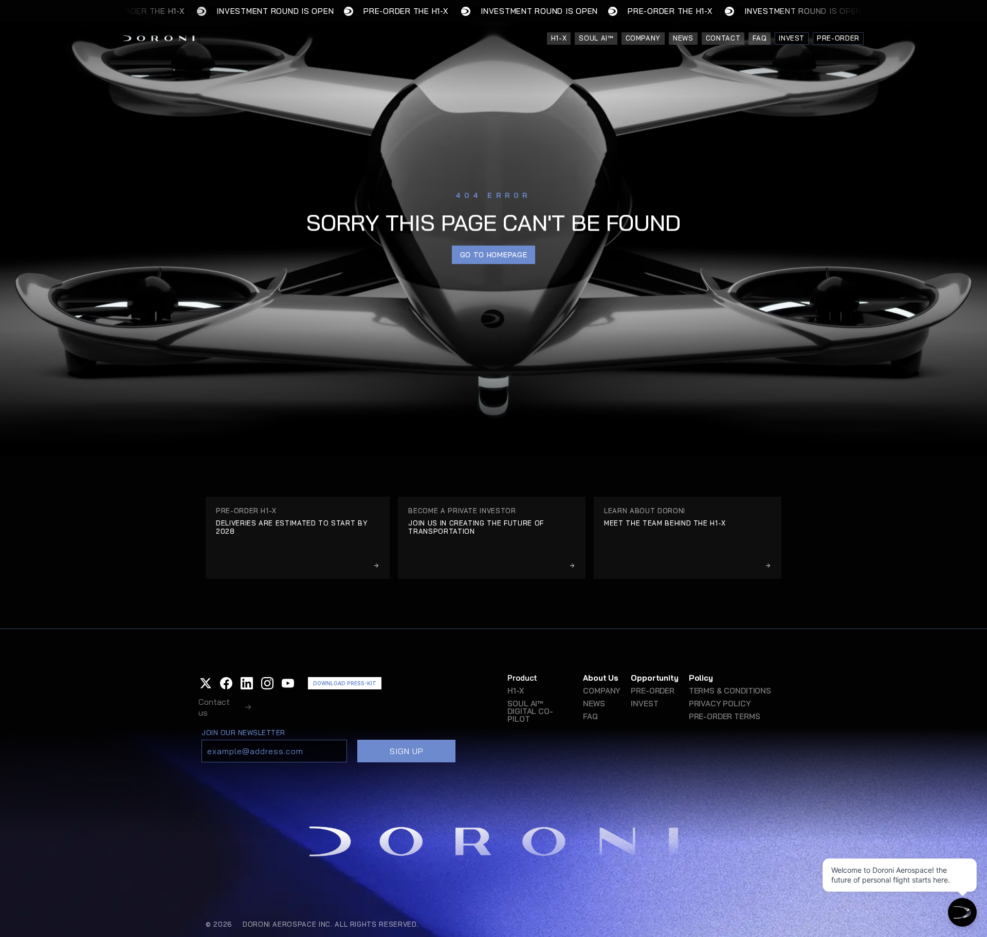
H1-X (515, 691)
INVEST (644, 703)
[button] (205, 683)
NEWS (594, 703)
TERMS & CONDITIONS (730, 691)
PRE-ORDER (652, 691)
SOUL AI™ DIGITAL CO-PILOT (530, 711)
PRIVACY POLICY (720, 703)
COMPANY (601, 691)
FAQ (590, 716)
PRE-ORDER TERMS (724, 716)
